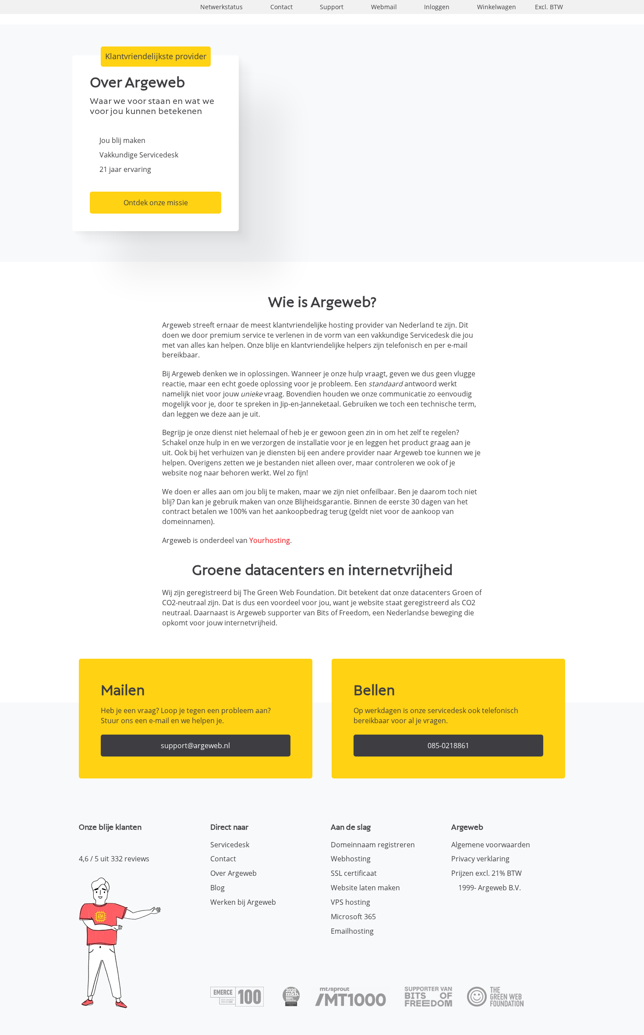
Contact (223, 859)
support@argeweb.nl (195, 745)
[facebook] (458, 909)
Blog (217, 887)
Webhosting (351, 859)
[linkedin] (488, 909)
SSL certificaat (354, 873)
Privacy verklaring (480, 859)
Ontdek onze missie (156, 202)
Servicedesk (229, 844)
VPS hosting (350, 902)
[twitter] (473, 909)
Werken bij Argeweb (243, 902)
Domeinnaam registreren (373, 844)
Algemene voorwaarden (490, 844)
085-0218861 (448, 745)
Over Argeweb (233, 873)
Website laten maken (365, 887)
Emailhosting (352, 931)
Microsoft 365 (353, 916)
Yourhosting (269, 540)
